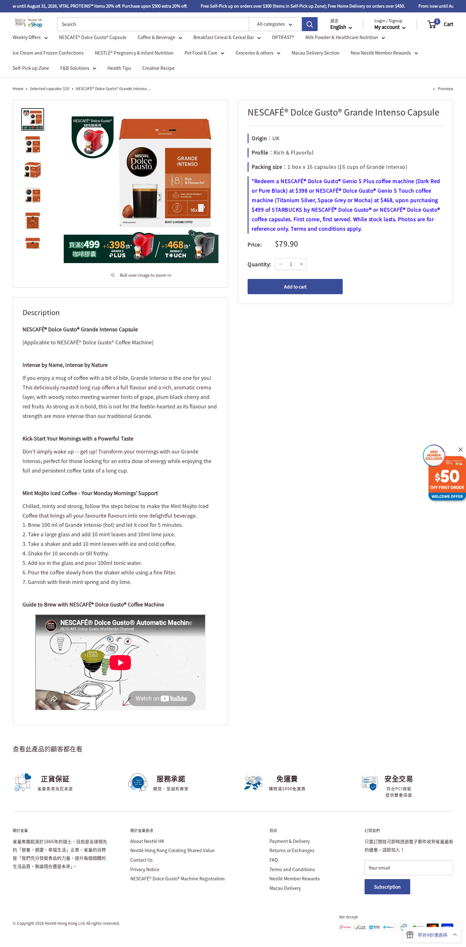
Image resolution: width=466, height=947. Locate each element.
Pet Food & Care (200, 53)
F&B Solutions (74, 68)
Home (18, 88)
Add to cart (295, 286)
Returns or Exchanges (291, 850)
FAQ (273, 860)
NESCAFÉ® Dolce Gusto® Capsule (92, 37)
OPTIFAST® (283, 37)
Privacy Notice (144, 869)
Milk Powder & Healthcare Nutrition (341, 37)
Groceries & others (255, 53)
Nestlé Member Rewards (294, 878)
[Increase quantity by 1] (301, 264)
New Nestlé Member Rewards (381, 53)
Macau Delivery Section (316, 53)
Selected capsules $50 (49, 88)
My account (387, 27)
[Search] (310, 24)
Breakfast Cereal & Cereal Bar (223, 37)
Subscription (387, 887)
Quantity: (259, 264)
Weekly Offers (27, 37)
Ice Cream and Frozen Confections (48, 53)
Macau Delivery (285, 888)
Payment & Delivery (289, 841)
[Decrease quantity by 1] (280, 264)
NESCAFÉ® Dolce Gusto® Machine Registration (177, 878)
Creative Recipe (158, 68)
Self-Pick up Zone (31, 68)
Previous (445, 88)
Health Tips (119, 68)
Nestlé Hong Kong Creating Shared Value (172, 850)
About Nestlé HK (147, 841)
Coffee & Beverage (156, 37)
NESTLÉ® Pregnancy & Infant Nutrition (134, 53)
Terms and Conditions (292, 869)
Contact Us (141, 860)
